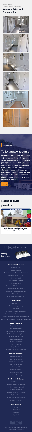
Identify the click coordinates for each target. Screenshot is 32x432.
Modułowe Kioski (16, 382)
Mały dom (16, 308)
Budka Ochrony (16, 395)
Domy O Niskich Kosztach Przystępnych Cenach (16, 319)
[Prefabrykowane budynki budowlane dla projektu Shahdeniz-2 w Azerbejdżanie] (16, 219)
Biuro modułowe (16, 270)
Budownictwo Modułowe (16, 209)
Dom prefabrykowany (16, 306)
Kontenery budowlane (16, 362)
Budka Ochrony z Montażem (16, 397)
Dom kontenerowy (16, 364)
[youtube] (21, 247)
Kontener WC (16, 367)
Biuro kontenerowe (16, 359)
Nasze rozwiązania (16, 323)
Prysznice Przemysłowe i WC (16, 296)
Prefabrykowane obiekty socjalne (16, 291)
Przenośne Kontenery (16, 372)
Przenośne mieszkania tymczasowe (16, 314)
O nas (16, 407)
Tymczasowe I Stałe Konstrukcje (16, 349)
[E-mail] (29, 220)
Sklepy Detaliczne (16, 347)
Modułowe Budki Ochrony (16, 379)
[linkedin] (17, 247)
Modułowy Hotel (16, 283)
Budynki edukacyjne (16, 328)
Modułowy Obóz (16, 267)
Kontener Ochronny (16, 375)
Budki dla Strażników (16, 400)
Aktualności (16, 410)
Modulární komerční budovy (16, 288)
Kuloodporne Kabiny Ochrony (16, 392)
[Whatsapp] (29, 212)
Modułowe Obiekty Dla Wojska (16, 286)
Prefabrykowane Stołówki (16, 275)
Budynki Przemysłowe (16, 336)
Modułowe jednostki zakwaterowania (16, 273)
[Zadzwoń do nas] (29, 216)
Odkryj (5, 184)
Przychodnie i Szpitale (16, 280)
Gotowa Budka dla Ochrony (16, 384)
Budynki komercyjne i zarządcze (16, 331)
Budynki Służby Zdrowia (16, 339)
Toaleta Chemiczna (16, 390)
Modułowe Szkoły (16, 278)
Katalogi (16, 415)
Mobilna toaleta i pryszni (16, 387)
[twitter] (10, 247)
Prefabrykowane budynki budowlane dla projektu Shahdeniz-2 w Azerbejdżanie (16, 229)
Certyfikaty (16, 412)
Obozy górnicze (16, 344)
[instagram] (14, 247)
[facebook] (6, 247)
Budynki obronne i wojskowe (16, 334)
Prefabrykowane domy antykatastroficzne (16, 316)
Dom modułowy (16, 300)
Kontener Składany (16, 356)
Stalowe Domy (16, 303)
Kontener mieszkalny (16, 354)
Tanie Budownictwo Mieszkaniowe (16, 311)
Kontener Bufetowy (16, 369)
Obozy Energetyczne (16, 342)
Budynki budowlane (16, 326)
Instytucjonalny (16, 404)
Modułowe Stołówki (16, 294)
